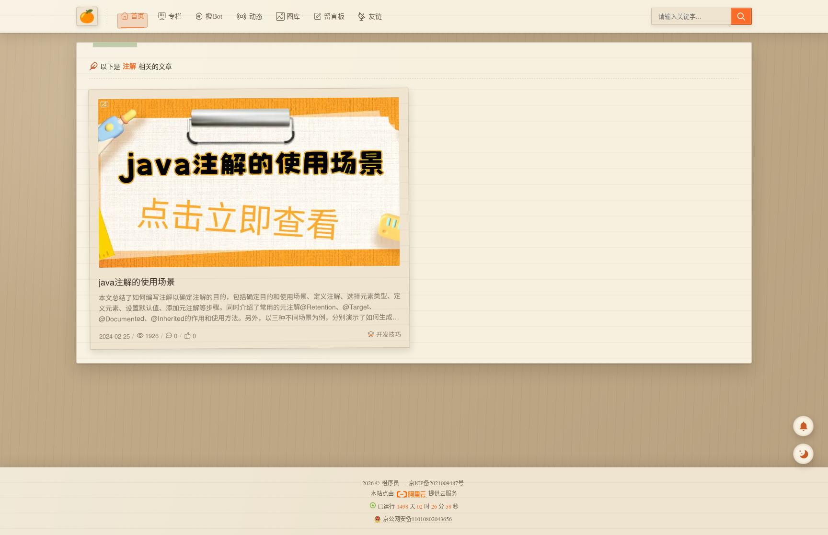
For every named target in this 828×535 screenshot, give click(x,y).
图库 (293, 16)
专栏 (175, 16)
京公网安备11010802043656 (417, 519)
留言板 (334, 16)
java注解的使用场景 (137, 281)
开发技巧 (388, 334)
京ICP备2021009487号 (436, 483)
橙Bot (214, 16)
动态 (256, 16)
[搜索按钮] (741, 16)
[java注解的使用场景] (248, 182)
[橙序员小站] (91, 16)
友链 (375, 16)
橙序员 (390, 483)
